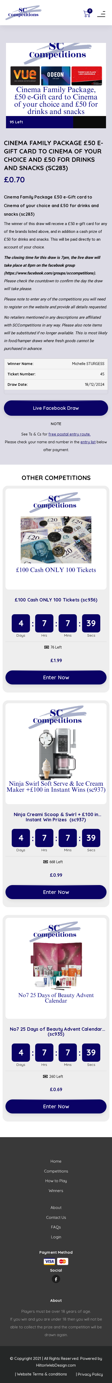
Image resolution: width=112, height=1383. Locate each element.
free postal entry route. (69, 434)
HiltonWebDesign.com (56, 1365)
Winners (56, 1190)
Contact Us (56, 1217)
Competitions (56, 1171)
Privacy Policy (90, 1374)
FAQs (56, 1227)
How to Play (56, 1180)
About (56, 1207)
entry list (88, 441)
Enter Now (56, 677)
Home (56, 1161)
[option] (56, 85)
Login (56, 1236)
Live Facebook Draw (56, 408)
